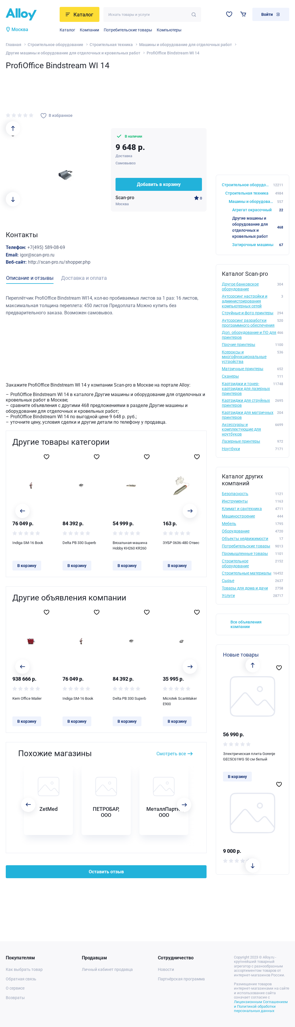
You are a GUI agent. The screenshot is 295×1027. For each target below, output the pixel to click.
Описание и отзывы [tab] (30, 278)
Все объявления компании (246, 624)
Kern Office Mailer (26, 698)
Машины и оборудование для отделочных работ (185, 44)
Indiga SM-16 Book (27, 543)
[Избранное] (229, 14)
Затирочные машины (257, 244)
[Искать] (194, 14)
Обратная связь (21, 979)
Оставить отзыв (106, 871)
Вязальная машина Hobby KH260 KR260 (130, 546)
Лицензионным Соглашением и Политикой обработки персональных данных (261, 1006)
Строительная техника (111, 44)
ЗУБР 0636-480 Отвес (181, 543)
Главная (13, 44)
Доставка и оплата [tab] (84, 278)
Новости (166, 969)
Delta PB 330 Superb (79, 543)
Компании (89, 30)
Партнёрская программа (181, 979)
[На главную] (31, 14)
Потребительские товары (128, 30)
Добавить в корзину (159, 184)
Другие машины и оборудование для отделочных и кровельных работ (73, 53)
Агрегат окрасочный (257, 210)
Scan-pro (125, 197)
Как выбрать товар (24, 969)
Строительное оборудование (55, 44)
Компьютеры (169, 30)
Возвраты (15, 997)
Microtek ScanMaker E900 (180, 701)
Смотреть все (171, 753)
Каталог (67, 30)
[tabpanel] (106, 305)
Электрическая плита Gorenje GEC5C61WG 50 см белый (249, 757)
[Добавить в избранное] (47, 457)
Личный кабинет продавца (107, 969)
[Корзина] (243, 14)
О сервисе (15, 988)
